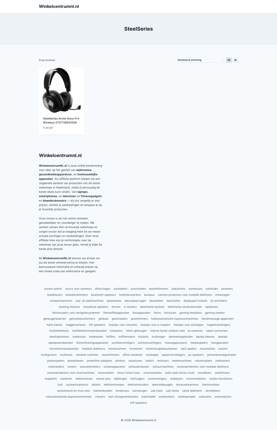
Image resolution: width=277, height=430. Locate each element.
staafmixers (222, 372)
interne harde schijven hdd (167, 330)
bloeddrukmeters (77, 294)
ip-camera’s (195, 330)
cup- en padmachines (90, 300)
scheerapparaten (114, 366)
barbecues (195, 288)
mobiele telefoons (93, 348)
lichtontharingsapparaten (92, 342)
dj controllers (218, 300)
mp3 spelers (189, 348)
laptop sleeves (205, 336)
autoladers (120, 288)
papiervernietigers (173, 354)
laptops (222, 336)
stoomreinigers (157, 378)
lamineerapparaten (181, 336)
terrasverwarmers (187, 384)
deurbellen (156, 300)
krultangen (158, 336)
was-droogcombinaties (123, 396)
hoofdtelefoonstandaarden (89, 330)
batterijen (212, 288)
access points (53, 288)
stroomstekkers (196, 378)
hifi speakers (97, 324)
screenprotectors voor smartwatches (71, 372)
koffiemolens (127, 336)
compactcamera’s (61, 300)
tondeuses (122, 390)
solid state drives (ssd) (179, 372)
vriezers (100, 396)
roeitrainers (222, 360)
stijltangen (120, 378)
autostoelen (138, 288)
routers (71, 366)
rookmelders (56, 366)
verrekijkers (212, 390)
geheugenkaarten (54, 318)
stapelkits (51, 378)
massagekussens (176, 342)
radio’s (150, 360)
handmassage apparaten (217, 318)
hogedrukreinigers (218, 324)
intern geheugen (136, 330)
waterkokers (167, 396)
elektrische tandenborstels (185, 306)
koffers (110, 336)
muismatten (207, 348)
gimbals (103, 318)
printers (120, 360)
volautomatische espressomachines (69, 396)
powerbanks (76, 360)
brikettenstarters (130, 294)
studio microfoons (220, 378)
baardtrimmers (158, 288)
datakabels (114, 300)
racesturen (135, 360)
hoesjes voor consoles (123, 324)
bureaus (149, 294)
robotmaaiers (203, 360)
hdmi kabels (55, 324)
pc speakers (196, 354)
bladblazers (55, 294)
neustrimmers (110, 354)
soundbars (204, 372)
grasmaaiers (120, 318)
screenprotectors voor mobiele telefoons (203, 366)
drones (116, 306)
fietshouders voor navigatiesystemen (76, 312)
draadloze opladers (95, 306)
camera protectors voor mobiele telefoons (185, 294)
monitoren (136, 348)
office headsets (133, 354)
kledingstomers (59, 336)
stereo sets (103, 378)
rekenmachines (182, 360)
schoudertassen (138, 366)
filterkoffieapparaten (116, 312)
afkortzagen (102, 288)
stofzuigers (137, 378)
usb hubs (157, 390)
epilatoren (211, 306)
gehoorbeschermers (82, 318)
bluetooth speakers (103, 294)
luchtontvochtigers (150, 342)
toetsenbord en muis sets (73, 390)
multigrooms (49, 354)
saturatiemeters (90, 366)
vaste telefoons (192, 390)
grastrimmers (139, 318)
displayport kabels (195, 300)
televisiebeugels (162, 384)
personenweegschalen (221, 354)
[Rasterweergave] (228, 60)
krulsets (143, 336)
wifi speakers (138, 402)
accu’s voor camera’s (78, 288)
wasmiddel (148, 396)
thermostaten (210, 384)
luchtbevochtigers (123, 342)
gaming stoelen (215, 312)
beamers (227, 288)
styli (60, 384)
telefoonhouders (138, 384)
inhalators (116, 330)
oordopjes (152, 354)
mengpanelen (219, 342)
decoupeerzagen (135, 300)
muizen (223, 348)
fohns (157, 312)
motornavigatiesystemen (161, 348)
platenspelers (55, 360)
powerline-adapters (99, 360)
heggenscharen (76, 324)
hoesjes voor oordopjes (189, 324)
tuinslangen (139, 390)
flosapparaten (141, 312)
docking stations (69, 306)
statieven (66, 378)
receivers (163, 360)
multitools (66, 354)
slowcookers (106, 372)
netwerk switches (87, 354)
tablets (96, 384)
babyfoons (178, 288)
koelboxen (79, 336)
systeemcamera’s (77, 384)
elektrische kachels (152, 306)
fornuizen (170, 312)
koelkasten (96, 336)
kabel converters (217, 330)
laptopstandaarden (61, 342)
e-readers (130, 306)
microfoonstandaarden (64, 348)
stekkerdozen (84, 378)
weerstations (223, 396)
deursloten (173, 300)
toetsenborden (102, 390)
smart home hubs (128, 372)
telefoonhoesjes (114, 384)
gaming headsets (190, 312)
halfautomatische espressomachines (174, 318)
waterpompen (187, 396)
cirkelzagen (222, 294)
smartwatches (152, 372)
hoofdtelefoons (59, 330)
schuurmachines (163, 366)
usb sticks (172, 390)
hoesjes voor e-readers (155, 324)
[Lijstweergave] (235, 60)
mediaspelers (199, 342)
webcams (205, 396)
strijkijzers (176, 378)
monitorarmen (117, 348)
